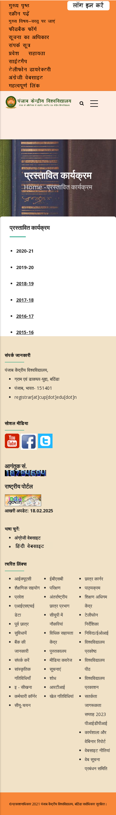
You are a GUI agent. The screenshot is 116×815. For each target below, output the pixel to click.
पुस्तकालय (58, 651)
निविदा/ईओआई (97, 633)
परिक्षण (55, 588)
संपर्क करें (22, 660)
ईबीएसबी (56, 579)
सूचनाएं (55, 669)
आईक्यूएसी (23, 579)
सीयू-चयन (23, 705)
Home (33, 187)
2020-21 (25, 251)
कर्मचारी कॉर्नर (26, 696)
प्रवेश (19, 597)
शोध (53, 678)
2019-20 (25, 267)
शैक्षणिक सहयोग (27, 588)
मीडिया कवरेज (61, 660)
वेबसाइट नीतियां (97, 750)
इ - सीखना (23, 687)
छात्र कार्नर (94, 579)
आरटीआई (57, 687)
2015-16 (25, 332)
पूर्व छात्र (22, 624)
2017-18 (25, 300)
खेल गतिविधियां (61, 696)
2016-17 (25, 316)
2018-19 (25, 283)
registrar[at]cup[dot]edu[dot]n (46, 397)
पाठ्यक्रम (92, 588)
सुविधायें (21, 633)
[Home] (38, 101)
